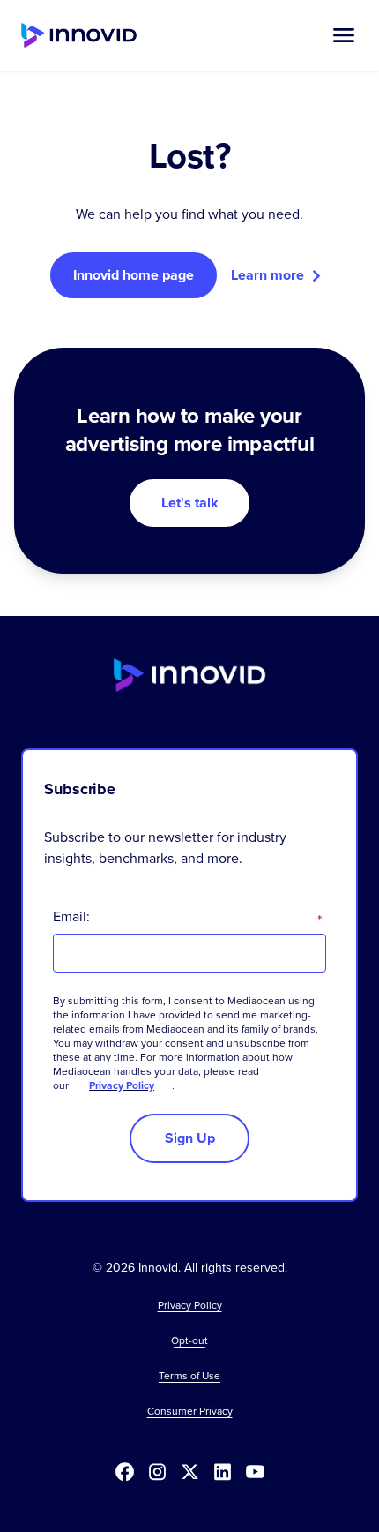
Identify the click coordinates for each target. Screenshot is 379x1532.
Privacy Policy (121, 1085)
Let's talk (190, 502)
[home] (79, 35)
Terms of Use (189, 1376)
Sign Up (190, 1138)
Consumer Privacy (190, 1411)
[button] (344, 35)
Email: (187, 916)
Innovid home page (133, 275)
